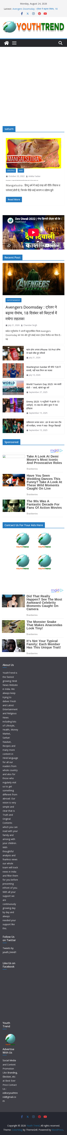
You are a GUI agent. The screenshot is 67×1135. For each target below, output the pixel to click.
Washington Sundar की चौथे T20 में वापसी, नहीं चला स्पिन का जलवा (43, 368)
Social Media (9, 1060)
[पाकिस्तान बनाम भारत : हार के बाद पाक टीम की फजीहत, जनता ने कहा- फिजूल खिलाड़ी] (13, 426)
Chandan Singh (30, 325)
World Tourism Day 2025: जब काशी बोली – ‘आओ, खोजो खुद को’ (43, 386)
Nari (21, 170)
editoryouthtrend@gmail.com (10, 1096)
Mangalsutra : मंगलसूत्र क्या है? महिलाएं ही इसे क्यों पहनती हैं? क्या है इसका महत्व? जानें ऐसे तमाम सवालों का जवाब (22, 180)
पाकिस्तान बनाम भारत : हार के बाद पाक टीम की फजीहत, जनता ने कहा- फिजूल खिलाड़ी (43, 424)
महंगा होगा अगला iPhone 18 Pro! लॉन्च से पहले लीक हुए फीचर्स (43, 351)
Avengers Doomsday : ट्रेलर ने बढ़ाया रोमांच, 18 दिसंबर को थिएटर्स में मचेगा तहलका (35, 10)
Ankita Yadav (34, 176)
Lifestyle (11, 170)
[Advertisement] (33, 81)
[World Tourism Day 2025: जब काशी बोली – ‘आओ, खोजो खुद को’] (13, 388)
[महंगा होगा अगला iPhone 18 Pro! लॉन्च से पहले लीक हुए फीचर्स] (13, 353)
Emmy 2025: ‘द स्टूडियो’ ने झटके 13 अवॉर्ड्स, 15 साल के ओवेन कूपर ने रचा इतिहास (42, 405)
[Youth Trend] (6, 43)
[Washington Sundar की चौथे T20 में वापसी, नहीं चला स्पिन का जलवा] (13, 371)
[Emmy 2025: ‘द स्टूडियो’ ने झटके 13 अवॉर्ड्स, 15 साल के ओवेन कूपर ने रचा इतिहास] (13, 407)
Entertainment (13, 300)
